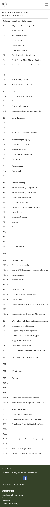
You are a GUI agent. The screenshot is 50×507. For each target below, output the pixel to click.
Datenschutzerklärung (10, 504)
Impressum (6, 501)
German (6, 473)
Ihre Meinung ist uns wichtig (12, 495)
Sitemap (11, 498)
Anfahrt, (5, 498)
